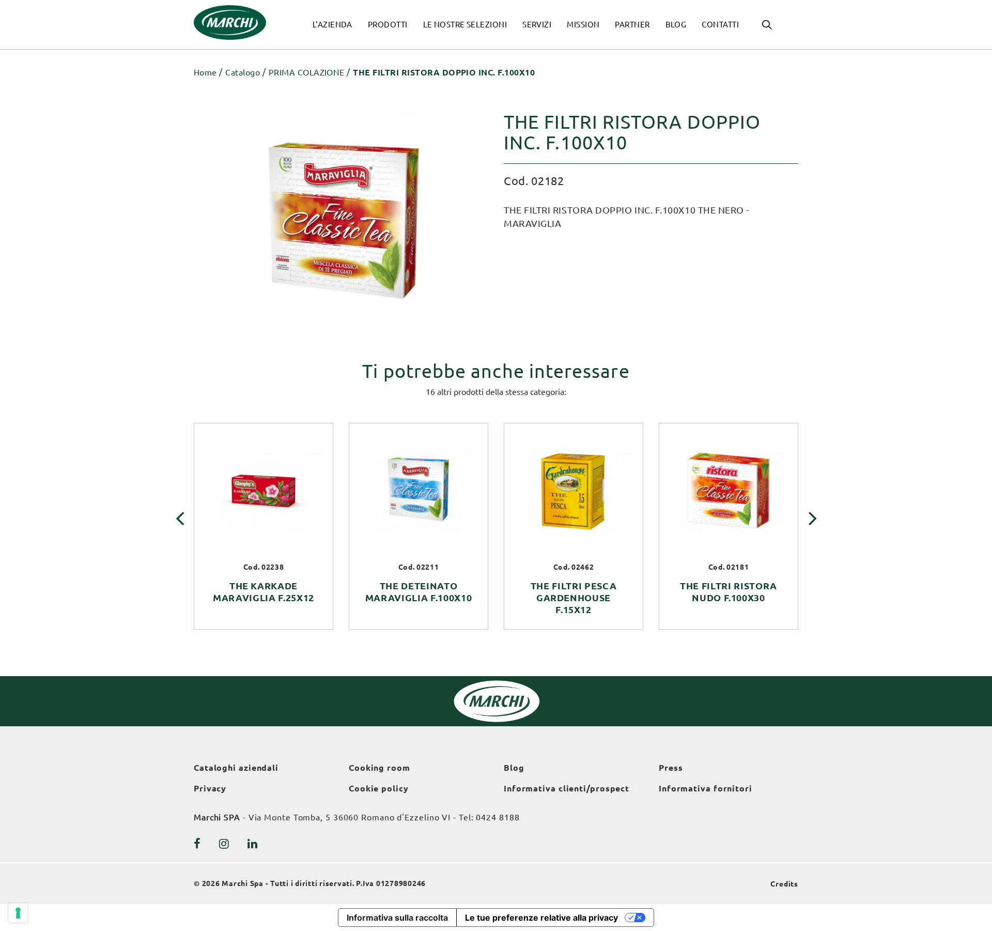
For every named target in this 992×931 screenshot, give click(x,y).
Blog (514, 767)
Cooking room (379, 767)
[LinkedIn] (252, 843)
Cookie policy (379, 788)
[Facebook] (197, 843)
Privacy (210, 788)
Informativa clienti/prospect (566, 788)
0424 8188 (497, 817)
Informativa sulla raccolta (397, 917)
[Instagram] (224, 843)
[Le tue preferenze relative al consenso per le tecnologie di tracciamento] (18, 913)
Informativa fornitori (705, 788)
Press (671, 767)
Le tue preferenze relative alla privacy (541, 917)
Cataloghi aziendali (236, 767)
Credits (784, 884)
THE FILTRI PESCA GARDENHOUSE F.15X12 (574, 598)
